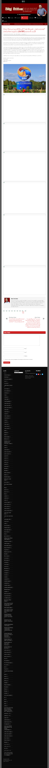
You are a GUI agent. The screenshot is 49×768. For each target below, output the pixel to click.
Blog (5, 487)
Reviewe (5, 691)
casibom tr (6, 495)
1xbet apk (6, 397)
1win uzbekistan (7, 390)
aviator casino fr (7, 453)
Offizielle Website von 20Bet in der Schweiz (8, 639)
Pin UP (5, 658)
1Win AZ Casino (7, 375)
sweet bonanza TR (7, 721)
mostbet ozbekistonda (8, 587)
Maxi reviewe (6, 556)
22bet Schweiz (6, 436)
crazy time (6, 521)
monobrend (6, 570)
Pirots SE (6, 668)
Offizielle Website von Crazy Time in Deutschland (8, 643)
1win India (6, 383)
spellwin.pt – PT (7, 715)
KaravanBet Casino (7, 545)
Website (25, 356)
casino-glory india (7, 519)
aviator (5, 447)
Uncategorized (6, 723)
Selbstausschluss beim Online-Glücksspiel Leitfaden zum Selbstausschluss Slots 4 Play (28, 24)
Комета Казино (7, 740)
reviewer (5, 693)
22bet (5, 430)
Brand (5, 493)
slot (4, 699)
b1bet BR (5, 464)
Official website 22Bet (8, 607)
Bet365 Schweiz (7, 476)
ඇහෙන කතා (6, 744)
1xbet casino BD (7, 405)
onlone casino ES (7, 652)
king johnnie (6, 549)
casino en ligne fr (7, 502)
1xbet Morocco (6, 418)
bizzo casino (6, 482)
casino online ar (7, 506)
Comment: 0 (23, 34)
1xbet (5, 395)
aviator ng (6, 462)
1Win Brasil (6, 377)
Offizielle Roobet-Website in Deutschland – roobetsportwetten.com (8, 629)
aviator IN (6, 455)
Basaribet (6, 470)
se (4, 697)
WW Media (18, 34)
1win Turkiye (6, 388)
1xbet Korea (6, 411)
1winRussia (6, 392)
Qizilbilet (5, 682)
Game (5, 533)
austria (5, 445)
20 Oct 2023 (10, 34)
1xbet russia (6, 424)
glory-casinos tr (7, 536)
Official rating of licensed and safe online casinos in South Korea (8, 604)
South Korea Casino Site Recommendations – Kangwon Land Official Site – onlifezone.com (8, 709)
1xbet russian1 (6, 428)
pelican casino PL (7, 656)
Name (25, 348)
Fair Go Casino (6, 525)
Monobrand (6, 568)
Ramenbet (6, 686)
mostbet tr (6, 591)
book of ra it (6, 491)
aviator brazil (6, 449)
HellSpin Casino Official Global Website (8, 538)
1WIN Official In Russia (8, 385)
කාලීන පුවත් (31, 17)
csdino (5, 523)
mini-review (6, 558)
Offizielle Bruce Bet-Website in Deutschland (8, 620)
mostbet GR (6, 579)
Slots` (5, 703)
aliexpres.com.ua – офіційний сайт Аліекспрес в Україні (8, 442)
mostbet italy (6, 583)
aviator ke (6, 458)
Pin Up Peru (6, 664)
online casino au (7, 650)
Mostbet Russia (7, 589)
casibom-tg (6, 498)
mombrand (6, 562)
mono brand (6, 564)
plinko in (5, 676)
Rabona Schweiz (7, 684)
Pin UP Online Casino (8, 662)
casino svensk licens (8, 510)
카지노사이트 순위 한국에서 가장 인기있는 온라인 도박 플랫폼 (8, 754)
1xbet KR (5, 413)
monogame (6, 572)
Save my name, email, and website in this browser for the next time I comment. (19, 359)
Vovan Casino (6, 737)
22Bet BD (6, 432)
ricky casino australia (8, 695)
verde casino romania (8, 735)
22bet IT (5, 434)
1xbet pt (5, 420)
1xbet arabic (6, 399)
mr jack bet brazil (7, 595)
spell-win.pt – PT (7, 713)
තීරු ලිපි (5, 748)
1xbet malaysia (7, 415)
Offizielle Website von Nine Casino (8, 647)
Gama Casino (6, 531)
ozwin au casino (7, 654)
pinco (5, 666)
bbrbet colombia (7, 472)
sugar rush (6, 717)
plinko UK (6, 678)
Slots (5, 701)
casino (5, 500)
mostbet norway (7, 585)
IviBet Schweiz (6, 543)
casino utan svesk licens (8, 516)
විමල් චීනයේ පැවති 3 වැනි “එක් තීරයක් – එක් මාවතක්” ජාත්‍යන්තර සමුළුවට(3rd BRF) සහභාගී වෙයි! (24, 30)
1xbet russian (6, 426)
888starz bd (6, 438)
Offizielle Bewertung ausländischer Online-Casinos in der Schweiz (8, 615)
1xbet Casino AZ (7, 403)
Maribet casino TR (7, 551)
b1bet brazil (6, 466)
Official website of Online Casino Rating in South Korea (8, 611)
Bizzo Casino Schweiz (8, 484)
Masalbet (5, 553)
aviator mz (6, 460)
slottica (5, 705)
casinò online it (6, 508)
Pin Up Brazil (6, 660)
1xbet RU (5, 422)
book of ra (6, 489)
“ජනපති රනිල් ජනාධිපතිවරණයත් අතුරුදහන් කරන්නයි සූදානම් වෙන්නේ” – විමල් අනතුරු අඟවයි (16, 320)
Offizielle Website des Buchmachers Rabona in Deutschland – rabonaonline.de (8, 635)
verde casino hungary (8, 731)
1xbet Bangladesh (7, 401)
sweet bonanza (6, 719)
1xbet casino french (7, 407)
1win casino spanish (7, 379)
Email (25, 352)
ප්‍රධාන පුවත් (6, 750)
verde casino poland (7, 733)
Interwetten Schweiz (7, 541)
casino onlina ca (7, 504)
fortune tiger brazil (7, 529)
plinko (5, 674)
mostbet (5, 576)
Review (5, 689)
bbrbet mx (6, 474)
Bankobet (6, 468)
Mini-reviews (6, 560)
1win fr (5, 381)
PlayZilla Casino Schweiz (8, 671)
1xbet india (6, 409)
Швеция (5, 742)
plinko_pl (5, 680)
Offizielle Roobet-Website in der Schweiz (8, 625)
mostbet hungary (7, 581)
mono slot (6, 566)
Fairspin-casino (7, 527)
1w (4, 372)
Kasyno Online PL (7, 547)
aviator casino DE (7, 451)
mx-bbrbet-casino (7, 597)
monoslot (5, 574)
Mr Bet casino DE (7, 593)
